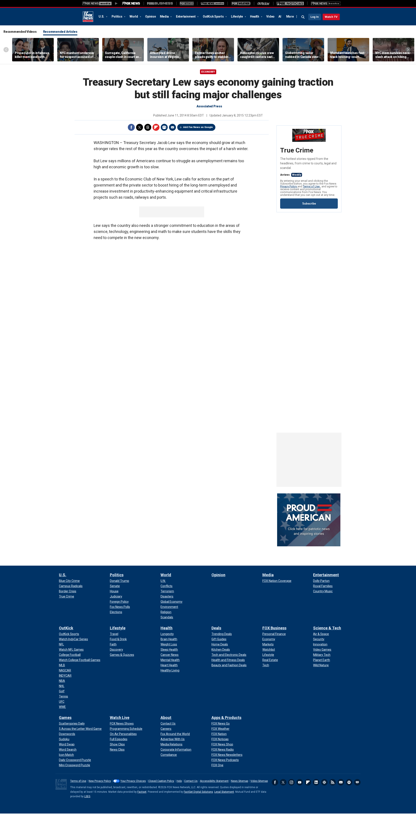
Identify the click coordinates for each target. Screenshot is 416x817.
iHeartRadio (357, 782)
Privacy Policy (288, 186)
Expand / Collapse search (303, 17)
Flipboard (156, 127)
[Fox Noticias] (290, 3)
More (290, 16)
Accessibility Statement (214, 781)
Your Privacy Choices (133, 781)
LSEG (87, 796)
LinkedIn (316, 782)
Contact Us (191, 781)
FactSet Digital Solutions (198, 791)
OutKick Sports (213, 16)
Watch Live (119, 717)
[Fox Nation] (187, 3)
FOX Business (274, 628)
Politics (117, 16)
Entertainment (186, 16)
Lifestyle (237, 16)
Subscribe (309, 203)
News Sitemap (239, 781)
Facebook (131, 127)
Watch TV (331, 16)
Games (65, 717)
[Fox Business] (160, 3)
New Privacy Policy (100, 781)
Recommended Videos (20, 31)
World (134, 16)
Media (164, 16)
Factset (141, 791)
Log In (314, 16)
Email (172, 127)
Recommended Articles (60, 31)
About (166, 717)
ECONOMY (208, 71)
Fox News (88, 16)
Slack (324, 782)
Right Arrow (408, 49)
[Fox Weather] (240, 3)
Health (255, 16)
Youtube (299, 782)
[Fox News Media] (131, 3)
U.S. (102, 16)
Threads (147, 127)
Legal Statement (224, 791)
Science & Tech (327, 628)
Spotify (349, 782)
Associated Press (209, 106)
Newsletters (341, 782)
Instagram (291, 782)
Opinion (150, 16)
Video (270, 16)
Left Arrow (6, 49)
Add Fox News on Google (198, 127)
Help (179, 781)
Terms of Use (311, 186)
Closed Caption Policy (161, 781)
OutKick (66, 628)
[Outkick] (263, 3)
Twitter (139, 127)
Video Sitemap (259, 781)
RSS (332, 782)
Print (164, 127)
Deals (216, 628)
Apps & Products (226, 717)
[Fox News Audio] (212, 3)
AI (279, 16)
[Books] (326, 3)
